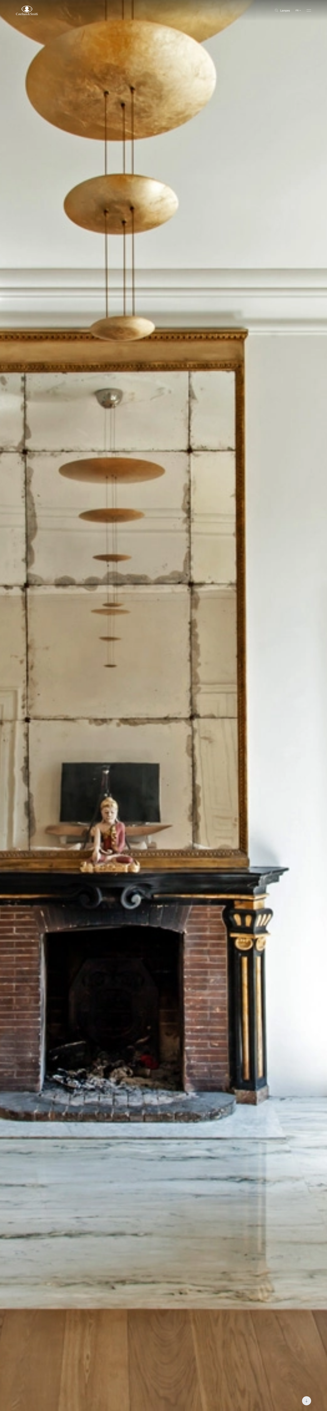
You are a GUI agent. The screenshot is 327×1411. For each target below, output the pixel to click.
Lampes (285, 10)
